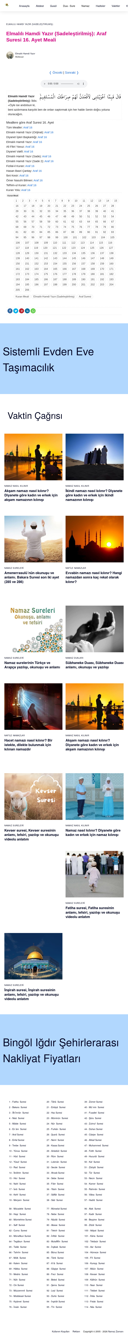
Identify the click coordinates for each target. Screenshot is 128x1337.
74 (64, 227)
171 (111, 269)
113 (83, 242)
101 (75, 237)
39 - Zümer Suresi (93, 1101)
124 (83, 248)
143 (55, 258)
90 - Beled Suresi (55, 1279)
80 (112, 227)
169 (93, 269)
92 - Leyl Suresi (55, 1290)
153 (46, 263)
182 (111, 274)
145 (74, 258)
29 (17, 211)
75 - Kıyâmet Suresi (19, 1301)
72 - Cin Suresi (16, 1285)
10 (76, 200)
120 (45, 248)
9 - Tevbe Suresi (17, 1145)
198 (55, 284)
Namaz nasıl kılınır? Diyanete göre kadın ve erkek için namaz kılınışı (93, 832)
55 (17, 221)
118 (27, 248)
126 (101, 248)
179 (83, 274)
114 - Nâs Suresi (93, 1306)
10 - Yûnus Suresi (18, 1150)
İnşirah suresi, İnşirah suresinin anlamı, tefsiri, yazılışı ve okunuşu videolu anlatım (31, 994)
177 (64, 274)
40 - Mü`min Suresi (94, 1107)
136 (93, 253)
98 (48, 237)
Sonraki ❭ (72, 72)
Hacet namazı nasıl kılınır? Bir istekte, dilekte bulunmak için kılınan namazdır (28, 745)
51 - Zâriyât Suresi (93, 1167)
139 (18, 258)
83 (33, 232)
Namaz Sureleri (14, 567)
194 (18, 284)
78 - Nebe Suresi (55, 1214)
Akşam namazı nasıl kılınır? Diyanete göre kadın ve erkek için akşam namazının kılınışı (31, 495)
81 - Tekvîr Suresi (56, 1230)
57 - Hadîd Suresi (93, 1200)
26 (96, 206)
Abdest (40, 6)
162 (27, 269)
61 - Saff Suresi (17, 1225)
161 (18, 269)
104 (103, 237)
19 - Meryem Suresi (19, 1200)
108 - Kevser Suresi (94, 1274)
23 (72, 206)
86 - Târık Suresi (55, 1257)
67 (112, 221)
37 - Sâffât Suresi (55, 1194)
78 (96, 227)
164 (46, 269)
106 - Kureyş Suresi (94, 1263)
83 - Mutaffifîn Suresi (57, 1241)
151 (27, 263)
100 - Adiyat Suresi (94, 1230)
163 (36, 269)
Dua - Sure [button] (69, 6)
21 (56, 206)
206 (27, 290)
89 (80, 232)
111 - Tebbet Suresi (94, 1290)
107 (27, 242)
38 (88, 211)
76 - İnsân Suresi (18, 1306)
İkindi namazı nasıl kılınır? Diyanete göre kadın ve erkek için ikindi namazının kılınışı (94, 495)
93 (112, 232)
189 (74, 279)
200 (74, 284)
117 (18, 248)
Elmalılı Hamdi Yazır (25, 53)
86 (56, 232)
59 (48, 221)
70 (33, 227)
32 (40, 211)
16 (17, 206)
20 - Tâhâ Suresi (55, 1101)
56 (25, 221)
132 (55, 253)
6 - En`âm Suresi (17, 1129)
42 (17, 216)
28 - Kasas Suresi (55, 1145)
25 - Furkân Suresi (56, 1129)
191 (93, 279)
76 (80, 227)
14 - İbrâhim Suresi (19, 1172)
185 (36, 279)
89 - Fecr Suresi (55, 1274)
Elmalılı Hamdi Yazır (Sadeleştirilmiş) (29, 24)
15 (115, 200)
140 (27, 258)
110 (55, 242)
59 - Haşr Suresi (17, 1214)
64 (88, 221)
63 (80, 221)
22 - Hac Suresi (54, 1112)
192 (102, 279)
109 (46, 242)
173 (27, 274)
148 (102, 258)
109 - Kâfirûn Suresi (94, 1279)
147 (93, 258)
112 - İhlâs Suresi (93, 1296)
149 (111, 258)
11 (84, 200)
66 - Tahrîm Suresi (18, 1252)
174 (36, 274)
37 (80, 211)
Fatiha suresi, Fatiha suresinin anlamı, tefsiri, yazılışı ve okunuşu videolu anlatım (93, 912)
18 (33, 206)
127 (111, 248)
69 (25, 227)
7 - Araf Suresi (16, 1134)
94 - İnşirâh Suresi (56, 1301)
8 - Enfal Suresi (16, 1139)
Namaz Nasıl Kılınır (16, 485)
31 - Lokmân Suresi (57, 1161)
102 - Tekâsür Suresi (95, 1241)
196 (36, 284)
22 (64, 206)
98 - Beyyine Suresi (94, 1219)
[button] (24, 6)
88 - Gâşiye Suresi (56, 1268)
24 (80, 206)
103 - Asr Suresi (92, 1246)
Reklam (76, 1331)
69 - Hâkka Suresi (18, 1268)
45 (40, 216)
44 (33, 216)
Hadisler (100, 6)
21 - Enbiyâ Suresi (56, 1107)
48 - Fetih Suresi (92, 1150)
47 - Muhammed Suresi (96, 1145)
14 (107, 200)
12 (91, 200)
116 (110, 242)
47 (56, 216)
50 (80, 216)
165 (55, 269)
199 (64, 284)
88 (72, 232)
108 (36, 242)
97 (40, 237)
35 (64, 211)
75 (72, 227)
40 (104, 211)
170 (102, 269)
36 (72, 211)
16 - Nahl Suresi (17, 1183)
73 (56, 227)
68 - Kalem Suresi (18, 1263)
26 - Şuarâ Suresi (56, 1134)
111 (64, 242)
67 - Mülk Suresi (17, 1257)
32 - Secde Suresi (56, 1167)
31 (33, 211)
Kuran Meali (12, 196)
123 (73, 248)
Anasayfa (24, 6)
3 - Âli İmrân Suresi (19, 1112)
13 (99, 200)
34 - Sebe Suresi (55, 1178)
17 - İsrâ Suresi (17, 1189)
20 (48, 206)
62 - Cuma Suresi (18, 1230)
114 (92, 242)
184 (27, 279)
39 (96, 211)
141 (36, 258)
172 (18, 274)
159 (102, 263)
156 (74, 263)
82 (25, 232)
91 (96, 232)
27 (104, 206)
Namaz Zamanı (115, 1331)
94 (17, 237)
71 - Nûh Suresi (17, 1279)
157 (83, 263)
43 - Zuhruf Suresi (93, 1123)
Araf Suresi (85, 296)
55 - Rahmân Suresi (94, 1189)
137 (102, 253)
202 (93, 284)
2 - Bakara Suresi (18, 1107)
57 (33, 221)
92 (104, 232)
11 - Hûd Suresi (17, 1156)
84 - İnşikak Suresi (56, 1246)
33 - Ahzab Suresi (55, 1172)
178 (74, 274)
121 (55, 248)
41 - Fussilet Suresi (94, 1112)
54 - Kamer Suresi (93, 1183)
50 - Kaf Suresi (92, 1161)
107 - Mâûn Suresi (93, 1268)
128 (18, 253)
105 (112, 237)
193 (111, 279)
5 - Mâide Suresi (17, 1123)
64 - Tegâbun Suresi (19, 1241)
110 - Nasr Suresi (93, 1285)
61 (64, 221)
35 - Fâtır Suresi (55, 1183)
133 (64, 253)
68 (17, 227)
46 (48, 216)
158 (93, 263)
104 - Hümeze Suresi (95, 1252)
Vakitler (116, 6)
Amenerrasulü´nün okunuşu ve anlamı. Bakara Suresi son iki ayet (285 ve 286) (31, 577)
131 (46, 253)
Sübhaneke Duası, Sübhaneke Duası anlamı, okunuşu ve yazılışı (95, 665)
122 (64, 248)
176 (55, 274)
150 (18, 263)
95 (25, 237)
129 (27, 253)
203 (102, 284)
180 (93, 274)
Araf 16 (27, 127)
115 (101, 242)
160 (111, 263)
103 (93, 237)
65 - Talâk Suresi (17, 1246)
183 (18, 279)
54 (112, 216)
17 (25, 206)
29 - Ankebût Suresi (57, 1150)
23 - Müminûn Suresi (57, 1118)
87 (64, 232)
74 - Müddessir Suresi (20, 1296)
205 (18, 290)
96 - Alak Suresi (92, 1208)
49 (72, 216)
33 (48, 211)
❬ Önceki (55, 72)
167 (74, 269)
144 (64, 258)
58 (40, 221)
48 (64, 216)
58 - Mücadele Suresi (20, 1208)
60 (56, 221)
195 (27, 284)
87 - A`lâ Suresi (55, 1263)
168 (83, 269)
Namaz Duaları (74, 657)
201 (83, 284)
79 (104, 227)
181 (102, 274)
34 (56, 211)
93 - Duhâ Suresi (55, 1296)
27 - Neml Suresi (55, 1139)
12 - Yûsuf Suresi (18, 1161)
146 (83, 258)
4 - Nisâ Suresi (16, 1118)
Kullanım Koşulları (60, 1331)
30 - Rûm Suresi (55, 1156)
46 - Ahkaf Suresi (92, 1139)
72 (48, 227)
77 (88, 227)
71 (40, 227)
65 (96, 221)
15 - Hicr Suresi (17, 1178)
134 (74, 253)
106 (18, 242)
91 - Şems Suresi (55, 1285)
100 (65, 237)
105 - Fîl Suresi (92, 1257)
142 (46, 258)
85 (48, 232)
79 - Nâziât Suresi (56, 1219)
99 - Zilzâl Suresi (93, 1225)
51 (88, 216)
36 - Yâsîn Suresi (55, 1189)
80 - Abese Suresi (56, 1225)
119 (36, 248)
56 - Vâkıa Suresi (93, 1194)
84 (40, 232)
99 (56, 237)
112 (73, 242)
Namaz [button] (85, 6)
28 (112, 206)
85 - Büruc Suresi (55, 1252)
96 (33, 237)
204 (111, 284)
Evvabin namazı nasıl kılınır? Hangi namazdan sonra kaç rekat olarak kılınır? (94, 577)
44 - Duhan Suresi (93, 1129)
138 (111, 253)
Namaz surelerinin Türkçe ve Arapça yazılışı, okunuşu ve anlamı (32, 665)
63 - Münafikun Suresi (20, 1235)
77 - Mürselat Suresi (57, 1208)
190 (83, 279)
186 (46, 279)
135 (83, 253)
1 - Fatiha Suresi (17, 1101)
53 (104, 216)
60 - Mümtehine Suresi (20, 1219)
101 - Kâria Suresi (93, 1235)
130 (36, 253)
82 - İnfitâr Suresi (55, 1235)
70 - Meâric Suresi (18, 1274)
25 (88, 206)
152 (36, 263)
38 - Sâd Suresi (55, 1200)
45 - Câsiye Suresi (93, 1134)
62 (72, 221)
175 (46, 274)
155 (64, 263)
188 (64, 279)
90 (88, 232)
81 (17, 232)
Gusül (53, 6)
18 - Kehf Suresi (17, 1194)
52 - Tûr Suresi (92, 1172)
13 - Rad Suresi (17, 1167)
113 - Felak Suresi (93, 1301)
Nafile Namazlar (76, 567)
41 (112, 211)
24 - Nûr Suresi (54, 1123)
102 (84, 237)
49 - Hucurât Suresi (94, 1156)
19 (40, 206)
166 (64, 269)
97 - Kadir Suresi (93, 1214)
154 (55, 263)
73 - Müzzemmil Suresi (20, 1290)
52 (96, 216)
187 (55, 279)
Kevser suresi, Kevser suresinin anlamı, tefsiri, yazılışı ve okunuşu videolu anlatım (31, 835)
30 (25, 211)
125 (92, 248)
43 (25, 216)
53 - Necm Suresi (93, 1178)
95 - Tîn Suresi (54, 1306)
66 (104, 221)
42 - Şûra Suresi (92, 1118)
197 (46, 284)
